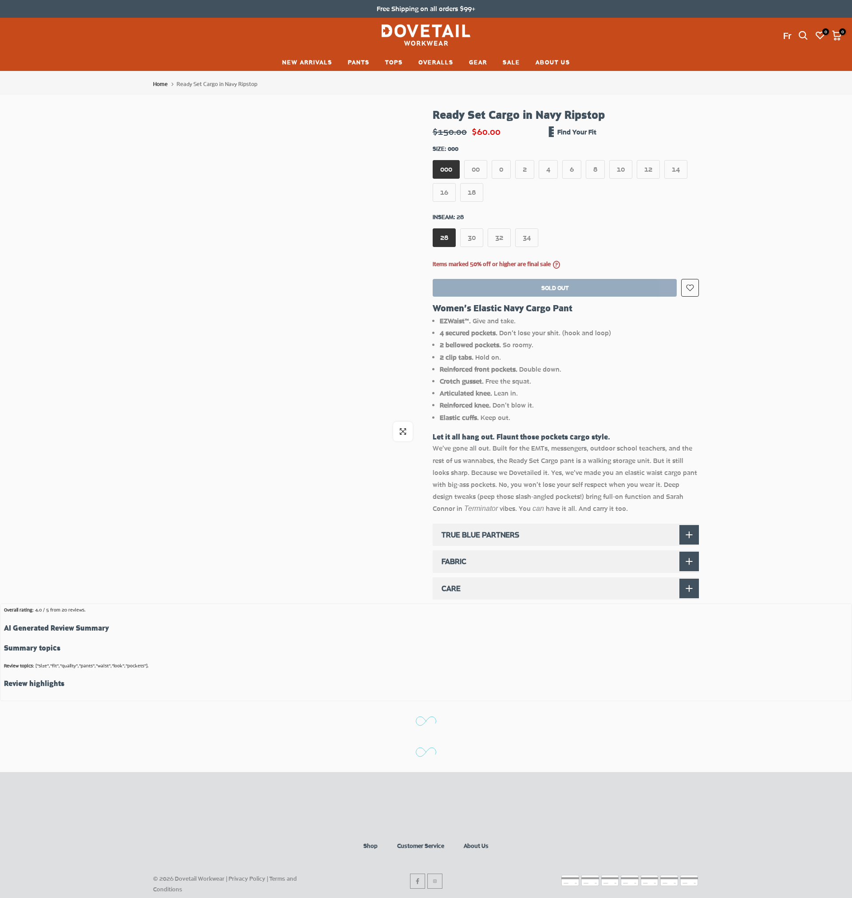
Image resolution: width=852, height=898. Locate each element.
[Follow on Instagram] (434, 881)
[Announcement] (426, 9)
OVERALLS (436, 62)
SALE (511, 62)
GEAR (478, 62)
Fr (787, 35)
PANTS (359, 62)
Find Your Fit (576, 132)
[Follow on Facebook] (417, 881)
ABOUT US (553, 62)
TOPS (394, 62)
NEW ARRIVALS (307, 62)
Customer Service (420, 845)
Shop (370, 845)
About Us (476, 845)
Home (160, 84)
